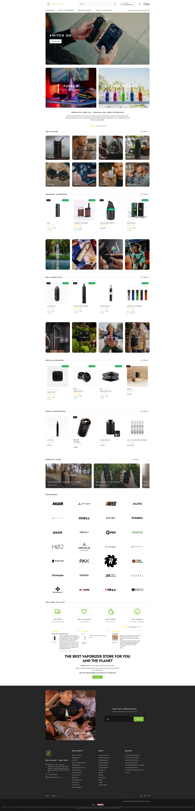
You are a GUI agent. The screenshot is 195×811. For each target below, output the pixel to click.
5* (82, 634)
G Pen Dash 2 (54, 642)
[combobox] (98, 4)
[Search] (115, 4)
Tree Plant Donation (84, 619)
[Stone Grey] (76, 388)
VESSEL (57, 337)
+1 (57, 389)
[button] (146, 4)
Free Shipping (57, 619)
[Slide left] (143, 459)
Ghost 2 (137, 254)
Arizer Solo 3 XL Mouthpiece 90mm (85, 643)
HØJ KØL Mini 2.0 (114, 643)
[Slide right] (148, 459)
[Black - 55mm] (47, 389)
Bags (137, 337)
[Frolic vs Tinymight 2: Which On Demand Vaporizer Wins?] (69, 476)
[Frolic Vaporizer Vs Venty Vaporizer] (117, 476)
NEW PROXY (110, 254)
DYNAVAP (58, 254)
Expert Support (111, 619)
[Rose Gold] (78, 388)
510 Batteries (111, 337)
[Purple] (78, 439)
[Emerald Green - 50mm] (55, 389)
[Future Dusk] (108, 388)
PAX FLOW (84, 254)
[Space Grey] (102, 388)
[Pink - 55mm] (51, 389)
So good (114, 634)
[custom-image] (49, 756)
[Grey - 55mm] (49, 389)
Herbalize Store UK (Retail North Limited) (134, 801)
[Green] (76, 439)
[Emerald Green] (80, 388)
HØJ (84, 337)
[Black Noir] (74, 388)
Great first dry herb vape (60, 634)
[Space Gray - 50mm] (53, 389)
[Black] (74, 439)
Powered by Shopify (146, 801)
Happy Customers (137, 619)
